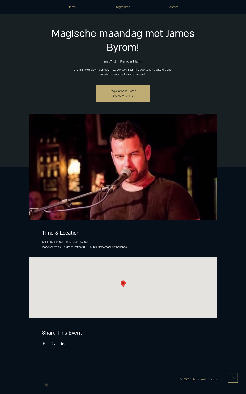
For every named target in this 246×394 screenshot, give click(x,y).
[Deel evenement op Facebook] (44, 343)
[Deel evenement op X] (53, 343)
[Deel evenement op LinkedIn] (63, 343)
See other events (123, 96)
